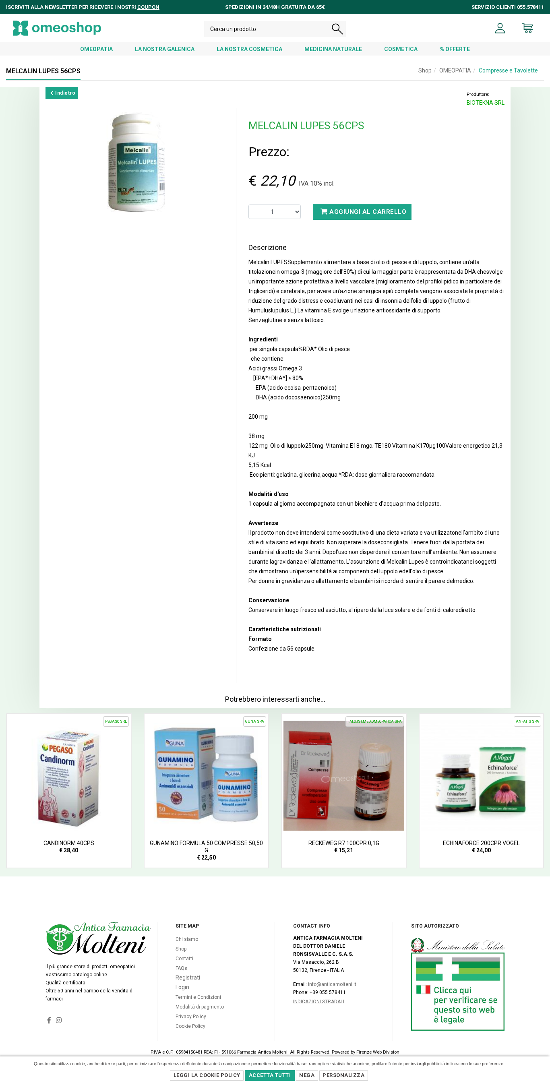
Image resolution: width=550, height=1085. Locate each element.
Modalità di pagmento (200, 1007)
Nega (306, 1075)
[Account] (500, 28)
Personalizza (343, 1075)
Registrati (188, 977)
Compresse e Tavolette (508, 70)
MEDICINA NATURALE (333, 49)
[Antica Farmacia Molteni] (57, 28)
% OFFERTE (455, 49)
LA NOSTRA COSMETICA (249, 49)
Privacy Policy (191, 1016)
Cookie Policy (190, 1026)
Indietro (65, 93)
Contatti (184, 958)
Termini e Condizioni (198, 997)
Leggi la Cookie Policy (207, 1075)
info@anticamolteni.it (332, 984)
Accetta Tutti (270, 1075)
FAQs (181, 968)
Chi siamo (187, 939)
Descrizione (267, 247)
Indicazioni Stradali (318, 1001)
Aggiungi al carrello (367, 211)
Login (182, 987)
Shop (425, 70)
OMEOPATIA (96, 49)
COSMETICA (401, 49)
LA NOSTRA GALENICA (164, 49)
